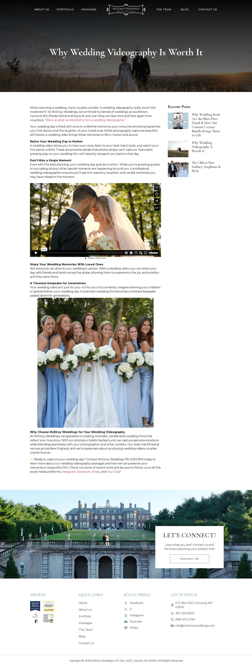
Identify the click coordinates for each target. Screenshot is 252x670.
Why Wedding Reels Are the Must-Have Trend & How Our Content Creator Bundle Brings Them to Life (206, 125)
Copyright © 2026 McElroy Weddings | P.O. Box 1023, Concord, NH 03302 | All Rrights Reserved (126, 660)
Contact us (208, 9)
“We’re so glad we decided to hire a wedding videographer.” (85, 120)
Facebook (83, 471)
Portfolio (65, 9)
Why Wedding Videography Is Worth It (202, 147)
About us (41, 9)
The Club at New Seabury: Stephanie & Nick (206, 167)
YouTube (113, 471)
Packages (89, 9)
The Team (163, 9)
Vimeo (96, 471)
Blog (185, 9)
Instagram (69, 471)
